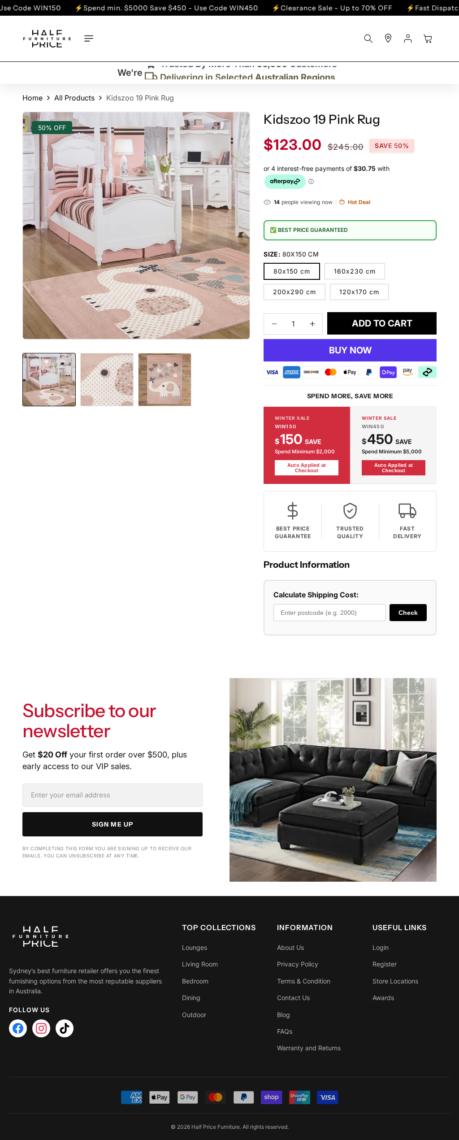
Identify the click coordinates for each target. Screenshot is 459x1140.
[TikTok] (65, 1028)
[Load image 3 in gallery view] (164, 379)
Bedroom (195, 981)
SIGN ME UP (112, 824)
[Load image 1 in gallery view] (49, 379)
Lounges (194, 947)
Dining (191, 997)
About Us (290, 947)
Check (408, 612)
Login (380, 947)
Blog (283, 1014)
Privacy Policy (297, 964)
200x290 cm (294, 292)
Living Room (200, 964)
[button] (89, 38)
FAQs (284, 1031)
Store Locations (395, 981)
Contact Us (293, 997)
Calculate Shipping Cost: (316, 594)
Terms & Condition (303, 981)
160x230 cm (355, 271)
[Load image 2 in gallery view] (107, 379)
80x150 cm (291, 271)
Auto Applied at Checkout (306, 467)
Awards (383, 997)
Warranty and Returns (309, 1048)
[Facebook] (18, 1028)
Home (32, 97)
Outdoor (194, 1014)
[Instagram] (41, 1028)
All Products (74, 97)
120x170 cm (359, 292)
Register (384, 964)
